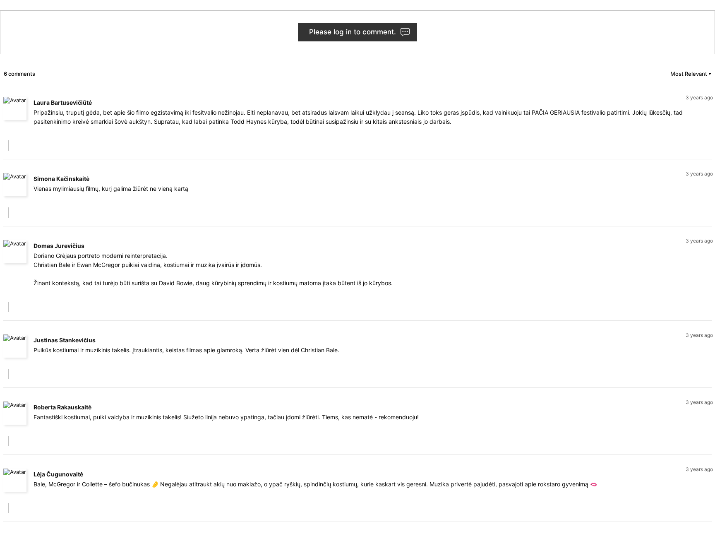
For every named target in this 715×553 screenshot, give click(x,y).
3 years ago (699, 97)
